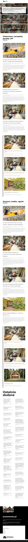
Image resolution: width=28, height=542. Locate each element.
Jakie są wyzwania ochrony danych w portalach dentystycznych (7, 424)
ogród (6, 31)
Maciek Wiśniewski (9, 11)
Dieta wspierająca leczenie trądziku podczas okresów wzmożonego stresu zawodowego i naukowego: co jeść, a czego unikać (8, 487)
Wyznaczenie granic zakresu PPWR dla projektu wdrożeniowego (8, 408)
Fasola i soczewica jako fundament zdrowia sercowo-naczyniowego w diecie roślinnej (19, 407)
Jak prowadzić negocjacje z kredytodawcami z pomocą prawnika (7, 474)
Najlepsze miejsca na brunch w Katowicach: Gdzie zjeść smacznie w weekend (13, 19)
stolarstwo (10, 31)
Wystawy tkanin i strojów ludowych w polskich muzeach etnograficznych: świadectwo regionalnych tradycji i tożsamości (8, 453)
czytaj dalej (5, 70)
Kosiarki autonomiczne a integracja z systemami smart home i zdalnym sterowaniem (19, 473)
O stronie (4, 533)
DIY (17, 21)
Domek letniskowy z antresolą (8, 383)
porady (8, 31)
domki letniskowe (20, 21)
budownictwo (15, 21)
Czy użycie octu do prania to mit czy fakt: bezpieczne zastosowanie (19, 440)
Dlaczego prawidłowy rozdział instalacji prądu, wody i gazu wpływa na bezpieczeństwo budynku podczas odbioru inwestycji (19, 495)
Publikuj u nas (4, 532)
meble (2, 31)
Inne (15, 11)
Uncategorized (13, 31)
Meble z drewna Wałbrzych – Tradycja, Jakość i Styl (11, 192)
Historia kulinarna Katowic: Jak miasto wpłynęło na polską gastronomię (13, 29)
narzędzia (5, 31)
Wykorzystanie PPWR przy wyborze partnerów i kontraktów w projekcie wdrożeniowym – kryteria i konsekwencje (14, 9)
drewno (23, 21)
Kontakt (4, 529)
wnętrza (16, 31)
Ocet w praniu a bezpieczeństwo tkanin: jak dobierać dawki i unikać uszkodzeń (8, 437)
